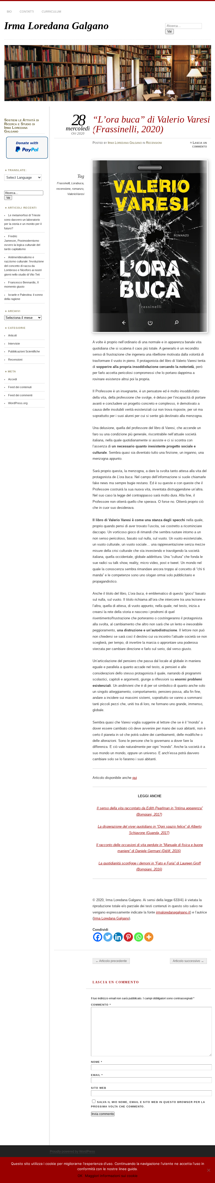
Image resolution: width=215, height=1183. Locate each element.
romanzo (77, 188)
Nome (96, 1061)
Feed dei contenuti (19, 387)
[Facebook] (97, 937)
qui (134, 778)
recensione (63, 188)
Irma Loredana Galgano (56, 25)
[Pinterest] (128, 937)
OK (80, 1176)
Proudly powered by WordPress (72, 1151)
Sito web (98, 1087)
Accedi (12, 379)
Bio (9, 11)
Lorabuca (77, 183)
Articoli (12, 335)
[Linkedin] (118, 937)
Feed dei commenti (20, 395)
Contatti (27, 11)
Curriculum (51, 11)
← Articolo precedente (111, 961)
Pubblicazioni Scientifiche (24, 351)
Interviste (14, 343)
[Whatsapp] (138, 937)
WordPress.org (18, 403)
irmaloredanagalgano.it (173, 912)
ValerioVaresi (75, 194)
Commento (101, 1004)
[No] (208, 1170)
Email (97, 1075)
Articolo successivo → (188, 961)
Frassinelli (63, 183)
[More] (148, 937)
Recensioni (154, 143)
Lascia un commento (199, 144)
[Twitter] (107, 937)
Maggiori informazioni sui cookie (111, 1176)
